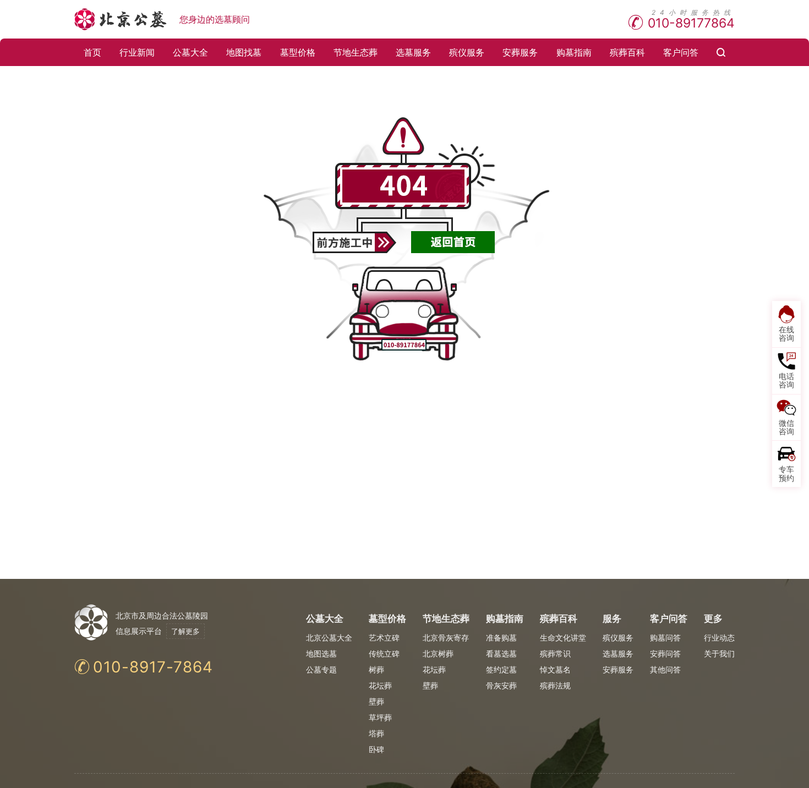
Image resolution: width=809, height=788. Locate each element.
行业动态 (719, 637)
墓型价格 (297, 52)
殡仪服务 (466, 52)
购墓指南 (574, 52)
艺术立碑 (384, 637)
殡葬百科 (627, 52)
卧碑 (376, 749)
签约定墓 (501, 669)
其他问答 (665, 669)
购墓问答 (665, 637)
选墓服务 (413, 52)
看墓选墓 (501, 653)
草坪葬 (380, 717)
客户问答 (680, 52)
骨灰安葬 (501, 685)
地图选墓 (321, 653)
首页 (92, 52)
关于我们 (719, 653)
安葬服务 (520, 52)
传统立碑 (384, 653)
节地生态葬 (356, 52)
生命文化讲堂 (563, 637)
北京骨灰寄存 (446, 637)
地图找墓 (243, 52)
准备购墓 (501, 637)
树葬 (376, 669)
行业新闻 (137, 52)
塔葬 (376, 733)
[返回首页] (453, 242)
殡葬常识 (555, 653)
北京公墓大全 (329, 637)
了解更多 (185, 631)
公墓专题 (321, 669)
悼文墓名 (555, 669)
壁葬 (376, 701)
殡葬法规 (555, 685)
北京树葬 (438, 653)
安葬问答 (665, 653)
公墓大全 (190, 52)
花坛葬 (380, 685)
